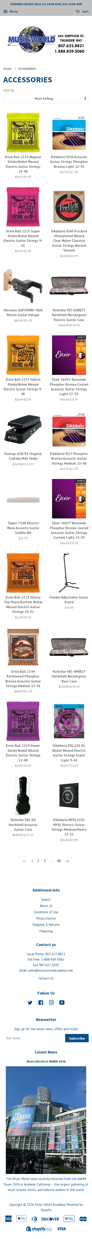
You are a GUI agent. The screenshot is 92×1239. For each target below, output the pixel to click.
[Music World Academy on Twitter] (30, 1003)
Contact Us (46, 978)
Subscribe (77, 1038)
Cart (85, 11)
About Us (46, 906)
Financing (46, 931)
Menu (13, 11)
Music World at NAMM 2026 (46, 1061)
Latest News (46, 1052)
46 (59, 860)
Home (7, 68)
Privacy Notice (46, 918)
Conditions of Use (46, 912)
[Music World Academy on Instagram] (51, 1003)
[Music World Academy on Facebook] (40, 1003)
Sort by (8, 90)
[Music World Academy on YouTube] (62, 1003)
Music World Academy (50, 1204)
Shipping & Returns (46, 924)
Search (46, 899)
